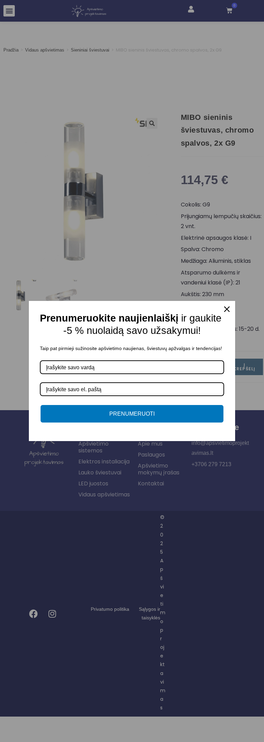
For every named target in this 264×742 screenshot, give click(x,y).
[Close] (227, 309)
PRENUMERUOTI (132, 414)
